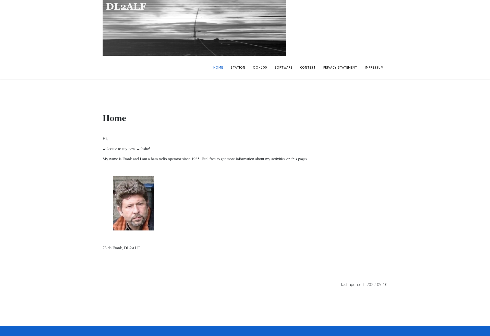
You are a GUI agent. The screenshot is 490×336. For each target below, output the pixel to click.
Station (238, 67)
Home (218, 67)
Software (283, 67)
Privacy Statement (340, 67)
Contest (308, 67)
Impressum (374, 67)
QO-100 (260, 67)
